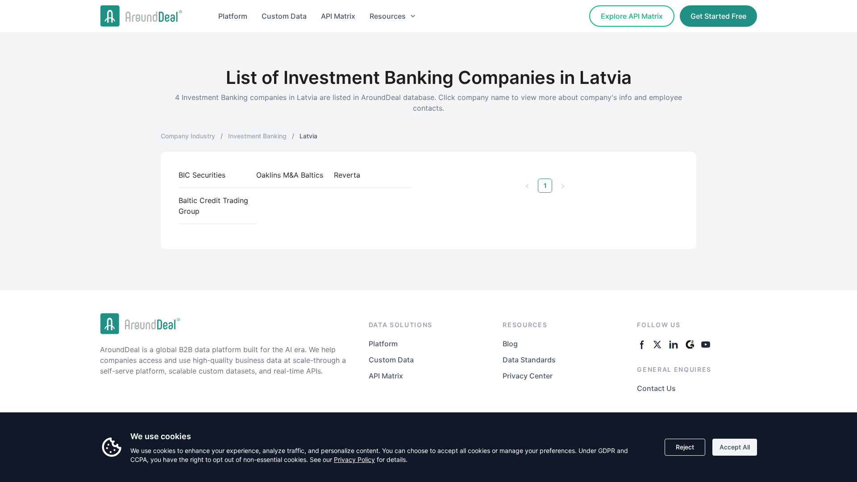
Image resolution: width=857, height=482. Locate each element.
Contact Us (656, 388)
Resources (388, 16)
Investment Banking (257, 136)
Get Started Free (718, 16)
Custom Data (284, 16)
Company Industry (188, 136)
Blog (510, 343)
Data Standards (529, 359)
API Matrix (338, 16)
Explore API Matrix (632, 16)
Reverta (347, 174)
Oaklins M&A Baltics (289, 174)
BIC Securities (202, 174)
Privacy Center (528, 375)
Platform (232, 16)
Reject (685, 447)
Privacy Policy (354, 459)
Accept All (735, 447)
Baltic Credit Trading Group (213, 206)
